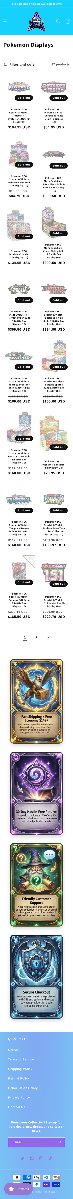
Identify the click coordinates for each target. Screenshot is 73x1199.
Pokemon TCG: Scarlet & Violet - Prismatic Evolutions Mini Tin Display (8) (19, 115)
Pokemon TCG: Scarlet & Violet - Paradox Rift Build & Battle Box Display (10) (19, 600)
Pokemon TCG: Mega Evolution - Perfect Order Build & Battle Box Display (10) (19, 318)
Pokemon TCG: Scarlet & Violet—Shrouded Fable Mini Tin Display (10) (54, 115)
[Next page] (48, 637)
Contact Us (16, 1107)
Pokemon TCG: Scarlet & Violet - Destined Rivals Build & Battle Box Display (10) (53, 318)
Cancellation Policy (23, 1088)
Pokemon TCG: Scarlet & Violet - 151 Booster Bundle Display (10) (54, 601)
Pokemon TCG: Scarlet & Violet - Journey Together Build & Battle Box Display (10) (19, 384)
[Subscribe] (60, 1142)
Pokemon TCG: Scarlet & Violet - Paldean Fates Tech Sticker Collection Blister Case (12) (54, 528)
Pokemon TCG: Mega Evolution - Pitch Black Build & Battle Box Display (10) (54, 184)
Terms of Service (21, 1059)
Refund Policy (19, 1078)
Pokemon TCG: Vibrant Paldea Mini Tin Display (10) (53, 464)
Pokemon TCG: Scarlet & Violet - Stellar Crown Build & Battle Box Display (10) (19, 456)
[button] (5, 21)
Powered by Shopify (47, 1192)
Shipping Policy (20, 1069)
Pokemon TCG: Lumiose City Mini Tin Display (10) (19, 254)
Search (13, 1050)
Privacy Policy (19, 1097)
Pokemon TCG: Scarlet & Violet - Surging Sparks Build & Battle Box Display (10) (53, 384)
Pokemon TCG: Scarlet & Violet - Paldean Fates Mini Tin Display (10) (19, 181)
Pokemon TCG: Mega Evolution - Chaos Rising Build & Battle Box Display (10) (53, 251)
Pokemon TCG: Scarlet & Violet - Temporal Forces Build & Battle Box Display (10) (19, 528)
